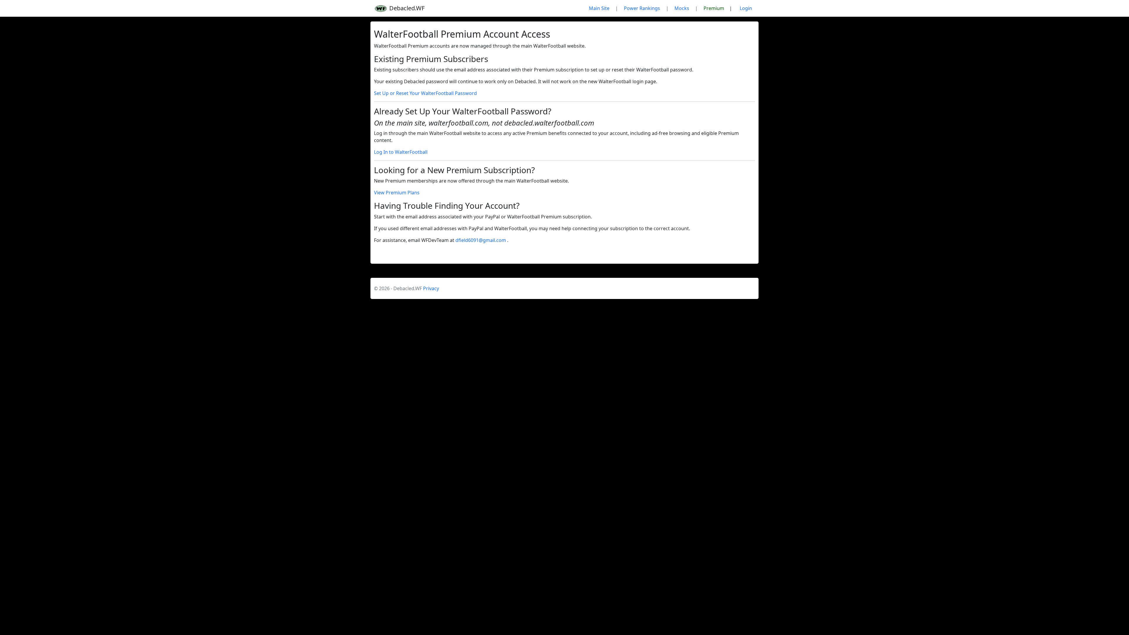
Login (746, 8)
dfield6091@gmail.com (481, 240)
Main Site (599, 8)
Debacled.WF (406, 8)
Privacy (431, 288)
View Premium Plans (397, 192)
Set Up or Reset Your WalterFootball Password (425, 93)
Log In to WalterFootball (400, 152)
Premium (714, 8)
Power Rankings (642, 8)
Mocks (681, 8)
